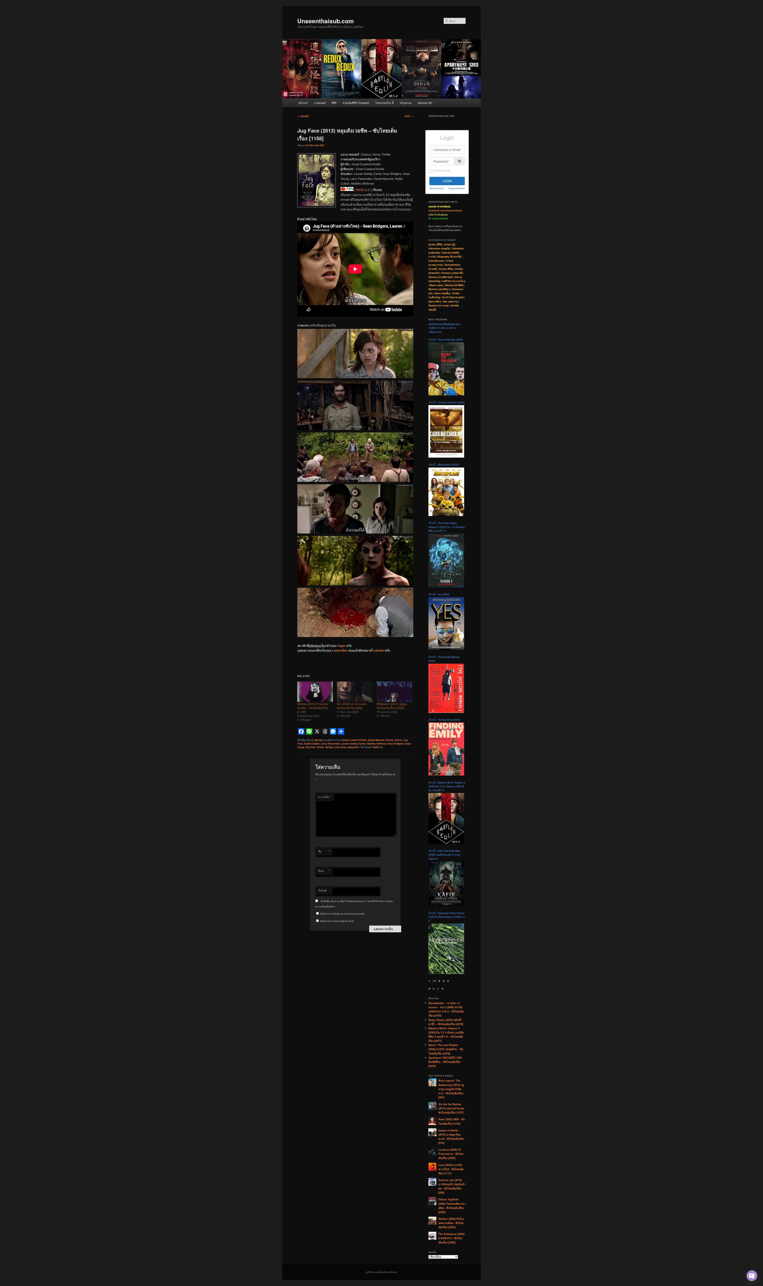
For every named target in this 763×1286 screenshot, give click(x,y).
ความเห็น (324, 797)
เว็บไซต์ (322, 890)
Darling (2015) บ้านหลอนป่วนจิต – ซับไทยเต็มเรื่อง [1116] (313, 708)
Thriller (320, 747)
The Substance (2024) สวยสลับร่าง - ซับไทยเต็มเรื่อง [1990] (451, 1238)
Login (447, 181)
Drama (389, 740)
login (341, 645)
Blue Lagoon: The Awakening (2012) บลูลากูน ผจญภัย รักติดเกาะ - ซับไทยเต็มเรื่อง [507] (451, 1089)
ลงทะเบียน (340, 650)
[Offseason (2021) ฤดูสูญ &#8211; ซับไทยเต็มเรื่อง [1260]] (394, 692)
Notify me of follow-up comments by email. (342, 913)
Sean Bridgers (396, 743)
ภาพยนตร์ (319, 103)
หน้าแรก (303, 103)
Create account (436, 188)
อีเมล (324, 871)
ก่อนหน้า (303, 116)
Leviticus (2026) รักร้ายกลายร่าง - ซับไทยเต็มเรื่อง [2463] (450, 1154)
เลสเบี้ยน (460, 281)
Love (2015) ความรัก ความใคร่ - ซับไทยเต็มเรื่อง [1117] (451, 1169)
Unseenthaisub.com (325, 20)
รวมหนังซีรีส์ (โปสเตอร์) (356, 103)
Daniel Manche (376, 740)
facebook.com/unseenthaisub (445, 210)
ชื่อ (324, 851)
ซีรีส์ (334, 103)
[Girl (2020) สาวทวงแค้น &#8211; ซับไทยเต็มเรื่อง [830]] (354, 692)
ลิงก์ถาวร (378, 747)
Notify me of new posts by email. (337, 921)
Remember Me (442, 170)
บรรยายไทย (340, 747)
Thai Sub (310, 747)
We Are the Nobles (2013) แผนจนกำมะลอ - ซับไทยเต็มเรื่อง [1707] (452, 1108)
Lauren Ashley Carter (353, 743)
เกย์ (453, 281)
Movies (319, 740)
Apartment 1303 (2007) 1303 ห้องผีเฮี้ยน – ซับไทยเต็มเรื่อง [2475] (445, 1062)
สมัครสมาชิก (425, 103)
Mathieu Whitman (376, 743)
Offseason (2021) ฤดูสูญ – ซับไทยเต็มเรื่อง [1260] (393, 706)
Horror (398, 740)
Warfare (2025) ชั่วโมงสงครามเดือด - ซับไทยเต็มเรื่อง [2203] (451, 1223)
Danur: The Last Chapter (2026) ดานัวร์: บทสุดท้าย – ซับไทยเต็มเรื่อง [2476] (445, 1049)
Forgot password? (456, 188)
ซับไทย (329, 747)
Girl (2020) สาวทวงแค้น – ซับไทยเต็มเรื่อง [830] (353, 706)
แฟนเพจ (378, 650)
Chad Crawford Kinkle (354, 740)
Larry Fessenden (330, 743)
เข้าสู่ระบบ (406, 103)
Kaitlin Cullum (312, 743)
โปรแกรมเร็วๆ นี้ (384, 103)
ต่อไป (409, 116)
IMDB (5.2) (363, 190)
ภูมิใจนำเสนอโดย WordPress (381, 1272)
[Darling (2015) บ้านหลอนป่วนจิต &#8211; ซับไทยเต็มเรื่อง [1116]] (315, 692)
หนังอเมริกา (354, 747)
